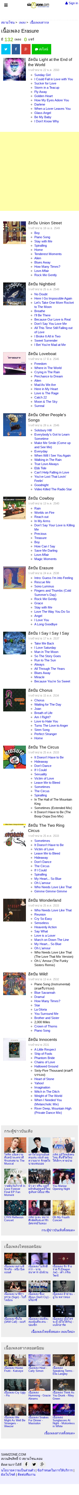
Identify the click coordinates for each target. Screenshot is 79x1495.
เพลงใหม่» (68, 1331)
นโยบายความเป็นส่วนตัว (18, 1470)
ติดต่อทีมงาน (26, 1474)
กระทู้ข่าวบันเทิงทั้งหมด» (58, 1230)
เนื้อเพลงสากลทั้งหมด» (59, 1433)
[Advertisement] (39, 171)
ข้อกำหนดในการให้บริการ (55, 1470)
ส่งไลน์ (43, 49)
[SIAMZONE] (38, 4)
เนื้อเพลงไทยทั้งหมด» (45, 1331)
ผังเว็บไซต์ (8, 1474)
